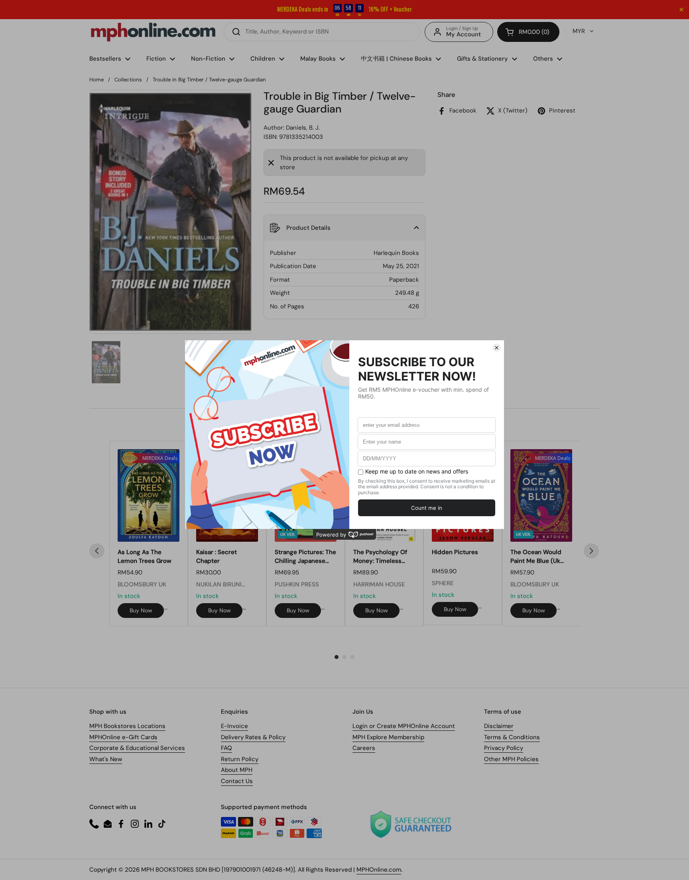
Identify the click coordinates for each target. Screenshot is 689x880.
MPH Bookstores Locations (127, 726)
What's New (105, 759)
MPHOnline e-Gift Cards (123, 737)
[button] (528, 32)
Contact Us (237, 781)
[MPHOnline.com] (153, 32)
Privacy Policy (503, 748)
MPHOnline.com (378, 870)
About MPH (236, 770)
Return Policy (239, 759)
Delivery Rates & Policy (253, 737)
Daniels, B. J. (303, 128)
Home (96, 79)
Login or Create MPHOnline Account (403, 726)
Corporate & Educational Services (137, 748)
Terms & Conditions (512, 737)
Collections (128, 79)
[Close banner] (681, 9)
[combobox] (322, 31)
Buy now (141, 610)
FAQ (226, 748)
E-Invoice (234, 726)
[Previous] (96, 550)
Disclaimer (499, 726)
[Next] (591, 550)
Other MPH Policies (511, 759)
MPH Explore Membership (388, 737)
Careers (363, 748)
